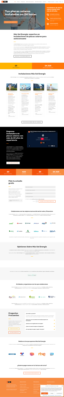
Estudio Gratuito (14, 332)
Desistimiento (35, 391)
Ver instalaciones (12, 116)
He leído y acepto (35, 199)
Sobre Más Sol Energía (38, 1)
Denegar (52, 393)
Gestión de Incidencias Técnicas (24, 387)
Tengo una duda (14, 328)
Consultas (44, 1)
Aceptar (44, 393)
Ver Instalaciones (25, 114)
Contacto (57, 1)
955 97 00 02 (49, 384)
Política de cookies (45, 395)
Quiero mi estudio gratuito (47, 201)
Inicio (15, 1)
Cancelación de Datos (36, 392)
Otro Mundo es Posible (23, 392)
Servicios (18, 1)
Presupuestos (23, 1)
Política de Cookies (36, 387)
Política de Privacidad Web (51, 395)
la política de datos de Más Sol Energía (38, 199)
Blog (60, 1)
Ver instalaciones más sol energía (32, 122)
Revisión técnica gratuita (30, 1)
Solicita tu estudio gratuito (22, 56)
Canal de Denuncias (36, 389)
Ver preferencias (59, 393)
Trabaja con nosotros (51, 1)
